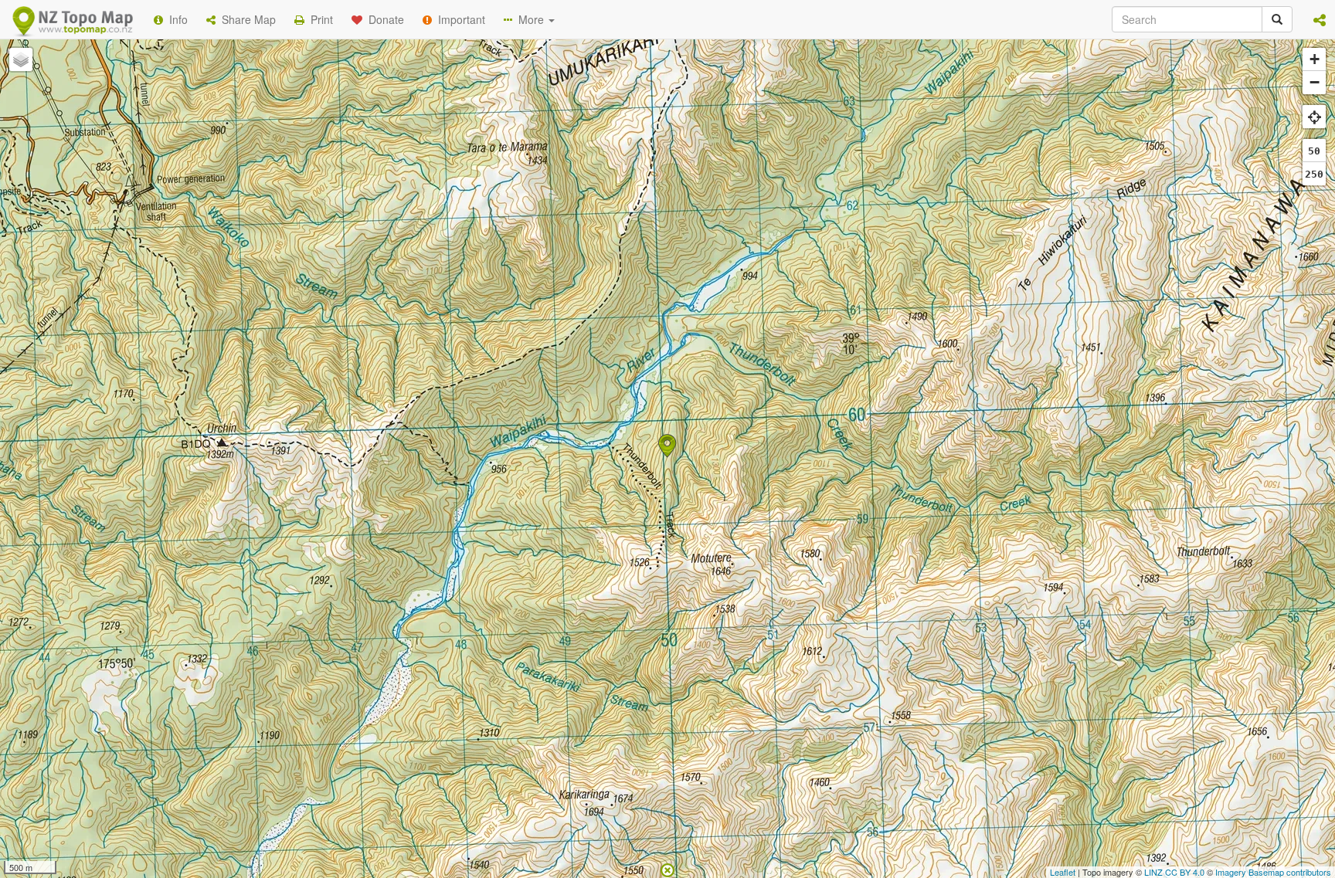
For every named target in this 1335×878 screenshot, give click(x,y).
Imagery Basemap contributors (1273, 872)
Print (318, 19)
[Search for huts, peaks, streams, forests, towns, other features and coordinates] (1277, 19)
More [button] (529, 19)
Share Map (246, 19)
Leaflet (1062, 872)
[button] (1319, 19)
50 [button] (1314, 151)
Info (175, 19)
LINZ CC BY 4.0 (1174, 872)
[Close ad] (667, 869)
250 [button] (1314, 174)
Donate (383, 19)
